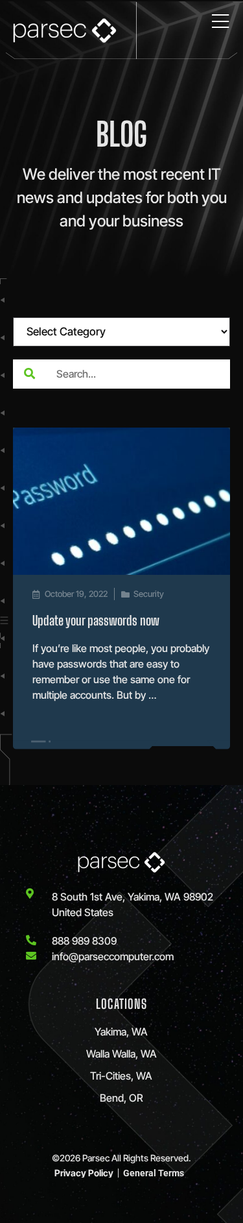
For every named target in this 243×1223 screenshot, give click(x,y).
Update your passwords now (95, 620)
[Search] (29, 374)
